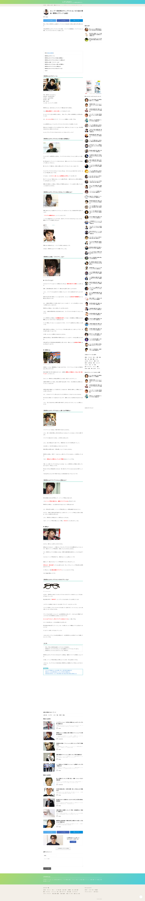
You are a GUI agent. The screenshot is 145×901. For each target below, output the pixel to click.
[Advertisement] (54, 41)
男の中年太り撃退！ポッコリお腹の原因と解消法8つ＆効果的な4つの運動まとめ (95, 34)
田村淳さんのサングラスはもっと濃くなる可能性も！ (54, 64)
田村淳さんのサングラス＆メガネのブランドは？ (54, 68)
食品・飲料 (64, 889)
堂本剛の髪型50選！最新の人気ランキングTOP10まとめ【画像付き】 (95, 135)
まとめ (46, 70)
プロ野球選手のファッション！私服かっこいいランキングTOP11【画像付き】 (95, 222)
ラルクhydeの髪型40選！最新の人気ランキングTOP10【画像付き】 (95, 242)
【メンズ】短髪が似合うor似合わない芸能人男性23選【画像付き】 (95, 126)
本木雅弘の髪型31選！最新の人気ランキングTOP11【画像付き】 (95, 329)
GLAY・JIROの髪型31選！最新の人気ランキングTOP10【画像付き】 (95, 212)
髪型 (93, 359)
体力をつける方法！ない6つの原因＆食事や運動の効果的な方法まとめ (95, 39)
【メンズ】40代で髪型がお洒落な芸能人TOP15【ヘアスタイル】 (95, 345)
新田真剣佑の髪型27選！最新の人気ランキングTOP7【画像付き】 (95, 248)
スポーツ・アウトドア (47, 893)
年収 (91, 368)
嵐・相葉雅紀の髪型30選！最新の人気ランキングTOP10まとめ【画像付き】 (95, 263)
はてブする (76, 20)
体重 (91, 359)
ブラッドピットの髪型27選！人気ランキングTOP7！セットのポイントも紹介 (95, 288)
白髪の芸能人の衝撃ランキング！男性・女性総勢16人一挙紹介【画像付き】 (69, 811)
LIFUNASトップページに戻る (63, 848)
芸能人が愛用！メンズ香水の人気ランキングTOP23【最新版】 (95, 299)
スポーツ (86, 364)
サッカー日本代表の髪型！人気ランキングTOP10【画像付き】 (95, 340)
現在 (95, 364)
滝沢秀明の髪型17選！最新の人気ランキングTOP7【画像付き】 (95, 304)
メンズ (96, 359)
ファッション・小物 (54, 891)
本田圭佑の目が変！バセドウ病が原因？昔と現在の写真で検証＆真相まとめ (61, 673)
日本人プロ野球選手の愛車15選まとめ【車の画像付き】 (95, 258)
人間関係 (69, 889)
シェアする (63, 20)
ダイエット (49, 889)
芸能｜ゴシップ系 (69, 893)
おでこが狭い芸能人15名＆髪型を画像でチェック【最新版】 (95, 100)
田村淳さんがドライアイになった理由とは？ (53, 66)
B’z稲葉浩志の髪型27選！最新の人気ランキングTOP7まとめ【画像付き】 (95, 156)
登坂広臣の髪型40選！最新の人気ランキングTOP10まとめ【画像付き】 (95, 283)
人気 (88, 359)
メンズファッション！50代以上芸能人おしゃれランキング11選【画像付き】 (69, 723)
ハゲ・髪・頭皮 (58, 889)
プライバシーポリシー (88, 891)
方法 (90, 364)
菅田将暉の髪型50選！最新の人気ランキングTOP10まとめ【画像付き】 (95, 202)
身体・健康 (69, 891)
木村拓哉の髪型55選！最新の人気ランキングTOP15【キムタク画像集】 (95, 110)
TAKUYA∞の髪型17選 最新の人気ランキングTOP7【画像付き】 (95, 319)
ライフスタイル (75, 891)
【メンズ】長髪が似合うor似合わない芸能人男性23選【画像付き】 (95, 141)
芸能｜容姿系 (62, 893)
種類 (97, 366)
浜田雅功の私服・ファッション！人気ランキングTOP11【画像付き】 (95, 105)
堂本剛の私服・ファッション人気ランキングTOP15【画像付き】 (95, 268)
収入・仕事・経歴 (75, 889)
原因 (89, 368)
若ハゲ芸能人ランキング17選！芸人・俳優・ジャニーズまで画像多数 (69, 779)
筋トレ (94, 357)
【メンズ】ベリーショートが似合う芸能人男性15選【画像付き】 (95, 182)
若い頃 (86, 368)
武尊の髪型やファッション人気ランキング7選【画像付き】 (69, 754)
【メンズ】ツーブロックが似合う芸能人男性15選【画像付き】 (95, 238)
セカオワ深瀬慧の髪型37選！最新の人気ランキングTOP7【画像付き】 (95, 273)
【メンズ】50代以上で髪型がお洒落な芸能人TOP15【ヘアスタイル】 (95, 252)
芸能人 (86, 357)
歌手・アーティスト (88, 366)
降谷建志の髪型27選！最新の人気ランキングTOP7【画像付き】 (95, 151)
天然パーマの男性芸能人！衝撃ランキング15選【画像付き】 (95, 350)
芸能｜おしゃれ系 (77, 893)
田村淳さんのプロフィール (50, 55)
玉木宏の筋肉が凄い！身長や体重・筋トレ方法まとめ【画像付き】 (69, 790)
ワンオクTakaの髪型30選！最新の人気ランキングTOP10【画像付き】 (95, 166)
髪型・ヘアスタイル (46, 891)
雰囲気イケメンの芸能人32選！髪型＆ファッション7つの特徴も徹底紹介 (69, 733)
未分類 (44, 889)
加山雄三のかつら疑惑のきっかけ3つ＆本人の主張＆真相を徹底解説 (69, 800)
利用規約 (96, 889)
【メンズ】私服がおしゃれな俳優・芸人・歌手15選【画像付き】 (58, 670)
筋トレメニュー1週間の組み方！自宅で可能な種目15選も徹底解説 (95, 29)
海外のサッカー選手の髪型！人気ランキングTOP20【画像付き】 (95, 334)
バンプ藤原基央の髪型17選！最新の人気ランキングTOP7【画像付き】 (95, 278)
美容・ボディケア (63, 891)
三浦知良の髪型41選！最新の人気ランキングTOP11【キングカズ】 (95, 324)
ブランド (98, 368)
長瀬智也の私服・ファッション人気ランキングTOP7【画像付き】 (69, 744)
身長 (85, 359)
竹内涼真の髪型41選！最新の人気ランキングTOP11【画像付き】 (95, 314)
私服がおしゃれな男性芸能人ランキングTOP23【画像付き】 (57, 671)
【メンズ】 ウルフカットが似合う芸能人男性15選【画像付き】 (95, 176)
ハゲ (92, 364)
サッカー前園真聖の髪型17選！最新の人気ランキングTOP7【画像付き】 (95, 293)
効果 (97, 357)
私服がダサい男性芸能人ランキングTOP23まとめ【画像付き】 (95, 197)
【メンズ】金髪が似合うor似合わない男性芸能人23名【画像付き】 (95, 171)
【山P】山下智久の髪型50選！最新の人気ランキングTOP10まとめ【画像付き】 (95, 130)
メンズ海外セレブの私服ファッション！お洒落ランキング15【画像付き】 (69, 765)
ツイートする (49, 20)
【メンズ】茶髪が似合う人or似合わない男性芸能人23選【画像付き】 (95, 207)
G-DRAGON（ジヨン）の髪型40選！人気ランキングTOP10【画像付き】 (95, 145)
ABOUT (86, 889)
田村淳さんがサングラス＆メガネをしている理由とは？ (55, 60)
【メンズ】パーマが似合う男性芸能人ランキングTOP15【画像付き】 (95, 115)
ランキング (90, 357)
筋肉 (100, 357)
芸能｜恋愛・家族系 (55, 893)
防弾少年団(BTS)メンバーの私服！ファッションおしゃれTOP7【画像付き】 (95, 232)
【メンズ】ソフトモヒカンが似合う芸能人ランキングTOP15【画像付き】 (95, 227)
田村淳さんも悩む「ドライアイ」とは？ (52, 62)
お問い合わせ (96, 891)
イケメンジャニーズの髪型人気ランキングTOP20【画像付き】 (95, 192)
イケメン (94, 366)
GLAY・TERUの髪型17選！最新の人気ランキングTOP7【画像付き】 (95, 186)
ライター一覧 (91, 889)
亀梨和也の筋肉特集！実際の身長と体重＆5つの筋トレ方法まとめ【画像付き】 (69, 821)
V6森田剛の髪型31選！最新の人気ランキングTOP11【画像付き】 (95, 309)
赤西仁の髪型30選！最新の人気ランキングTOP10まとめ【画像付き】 (95, 161)
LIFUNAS (67, 2)
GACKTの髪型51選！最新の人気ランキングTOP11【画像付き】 (95, 217)
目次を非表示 (50, 52)
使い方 (95, 368)
